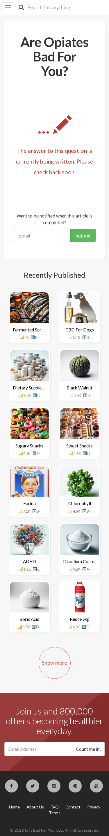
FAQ (55, 806)
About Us (35, 806)
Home (14, 806)
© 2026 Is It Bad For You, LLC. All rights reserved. (54, 830)
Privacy (93, 806)
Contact (73, 806)
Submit (83, 235)
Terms (54, 812)
